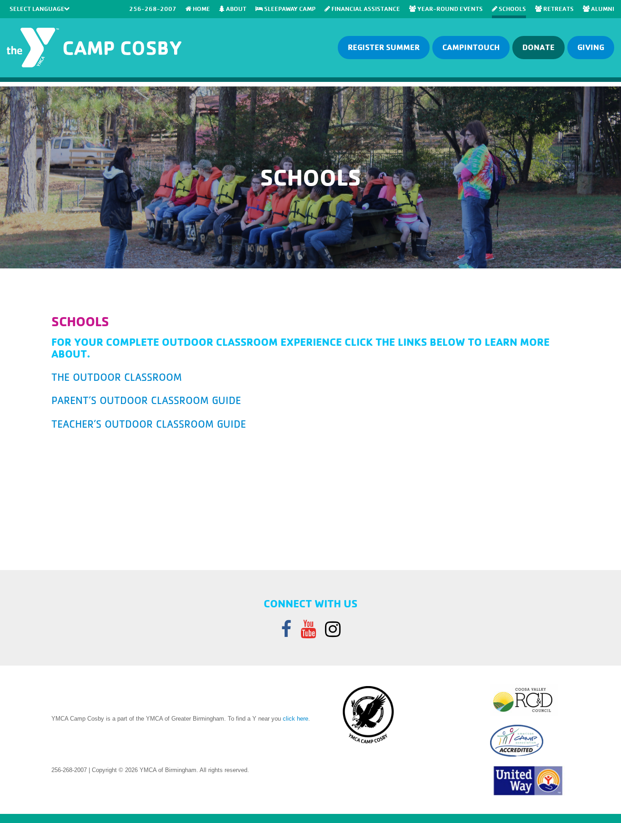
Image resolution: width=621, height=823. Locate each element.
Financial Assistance (365, 8)
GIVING (590, 47)
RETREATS (558, 8)
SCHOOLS (511, 8)
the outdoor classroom (116, 377)
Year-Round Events (449, 8)
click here (295, 718)
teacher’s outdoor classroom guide (148, 424)
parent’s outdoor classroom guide (146, 400)
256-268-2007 (152, 8)
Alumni (602, 8)
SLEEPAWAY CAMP (289, 8)
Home (200, 8)
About (235, 8)
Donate (538, 47)
